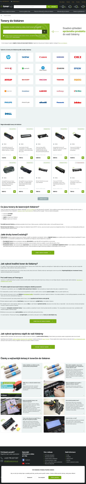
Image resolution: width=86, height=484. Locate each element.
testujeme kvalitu (28, 294)
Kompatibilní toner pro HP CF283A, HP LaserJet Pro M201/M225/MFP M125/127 (59, 149)
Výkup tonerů (69, 458)
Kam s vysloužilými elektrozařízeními (53, 462)
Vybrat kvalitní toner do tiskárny (41, 321)
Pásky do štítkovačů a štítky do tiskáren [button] (43, 12)
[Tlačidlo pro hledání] (44, 32)
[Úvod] (1, 15)
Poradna (78, 1)
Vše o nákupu (61, 1)
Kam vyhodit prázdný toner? (72, 400)
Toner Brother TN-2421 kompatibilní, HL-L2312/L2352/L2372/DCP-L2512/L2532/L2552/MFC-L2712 (26, 149)
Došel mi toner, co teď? (71, 418)
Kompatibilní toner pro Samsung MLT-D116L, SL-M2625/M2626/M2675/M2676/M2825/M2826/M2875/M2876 (25, 183)
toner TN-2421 (45, 339)
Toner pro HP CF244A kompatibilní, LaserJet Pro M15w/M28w (75, 182)
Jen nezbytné (41, 477)
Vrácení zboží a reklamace (51, 458)
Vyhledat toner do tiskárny (42, 346)
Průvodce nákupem (49, 455)
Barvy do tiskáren (62, 43)
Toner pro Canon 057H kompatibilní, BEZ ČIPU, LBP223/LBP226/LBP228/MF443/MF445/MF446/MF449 (42, 149)
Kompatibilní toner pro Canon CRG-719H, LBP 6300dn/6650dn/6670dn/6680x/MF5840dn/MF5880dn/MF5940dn (8, 183)
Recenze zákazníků (49, 463)
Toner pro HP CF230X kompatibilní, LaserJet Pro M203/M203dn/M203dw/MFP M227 (59, 183)
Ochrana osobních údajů (51, 460)
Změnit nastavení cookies (72, 462)
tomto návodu (16, 37)
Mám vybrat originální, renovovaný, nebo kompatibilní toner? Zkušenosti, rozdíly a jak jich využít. (75, 366)
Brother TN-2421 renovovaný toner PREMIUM (42, 181)
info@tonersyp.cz (16, 1)
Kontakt (68, 460)
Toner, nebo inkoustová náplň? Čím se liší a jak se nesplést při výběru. (32, 418)
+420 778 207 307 (5, 1)
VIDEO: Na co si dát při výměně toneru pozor (31, 383)
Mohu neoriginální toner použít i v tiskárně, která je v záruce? (73, 383)
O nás (73, 1)
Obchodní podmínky (49, 456)
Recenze (68, 1)
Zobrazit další (43, 198)
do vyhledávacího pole (79, 339)
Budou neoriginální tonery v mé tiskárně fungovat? (30, 401)
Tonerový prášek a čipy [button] (24, 12)
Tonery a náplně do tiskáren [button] (9, 12)
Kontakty (83, 1)
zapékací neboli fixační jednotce (25, 211)
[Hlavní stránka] (7, 6)
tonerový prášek (30, 209)
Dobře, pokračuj (55, 477)
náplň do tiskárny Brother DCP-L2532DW (22, 339)
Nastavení (29, 477)
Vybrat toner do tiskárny (42, 252)
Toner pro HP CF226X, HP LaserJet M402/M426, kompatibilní (75, 149)
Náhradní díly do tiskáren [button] (63, 12)
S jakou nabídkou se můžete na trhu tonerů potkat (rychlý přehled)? (31, 365)
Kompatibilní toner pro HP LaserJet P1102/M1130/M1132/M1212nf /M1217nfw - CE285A (8, 149)
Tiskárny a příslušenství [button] (78, 12)
